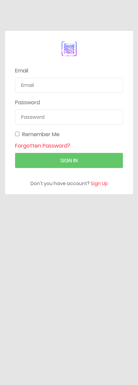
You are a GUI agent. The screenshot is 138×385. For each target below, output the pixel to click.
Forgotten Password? (42, 146)
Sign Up (99, 183)
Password (27, 102)
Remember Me (41, 134)
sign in (69, 160)
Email (21, 70)
